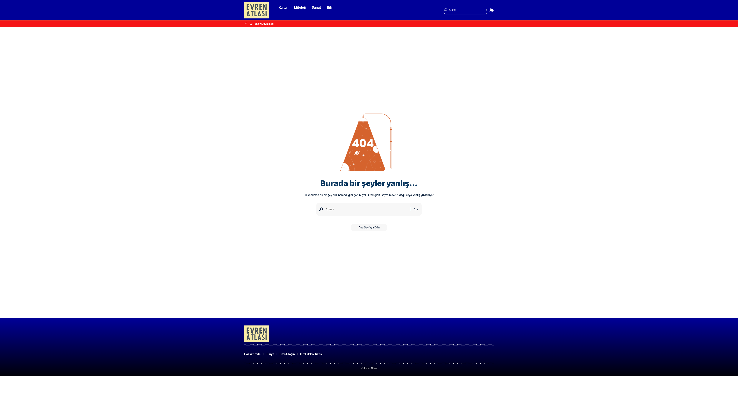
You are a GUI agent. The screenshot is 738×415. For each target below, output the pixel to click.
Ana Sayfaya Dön (369, 227)
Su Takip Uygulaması (261, 23)
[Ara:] (366, 209)
